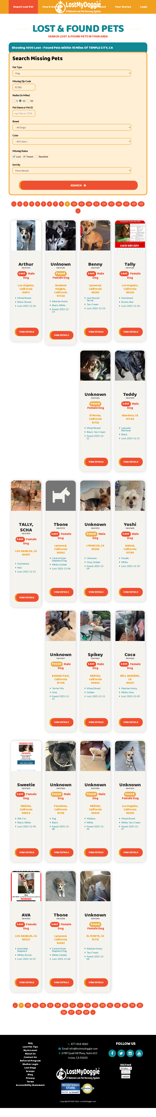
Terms (30, 1082)
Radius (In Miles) (21, 95)
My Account (30, 1050)
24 (132, 1005)
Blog (30, 1075)
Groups (30, 1071)
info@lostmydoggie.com (83, 1048)
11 (81, 203)
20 (102, 1005)
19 (141, 203)
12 (88, 203)
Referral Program (30, 1061)
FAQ (30, 1043)
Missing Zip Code (21, 81)
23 (124, 1005)
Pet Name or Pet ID (22, 107)
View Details (26, 332)
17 (126, 203)
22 (117, 1005)
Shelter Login (30, 1064)
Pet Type (17, 67)
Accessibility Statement (30, 1085)
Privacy (30, 1078)
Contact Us (30, 1057)
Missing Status (20, 150)
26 (63, 1012)
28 (78, 1012)
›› (78, 210)
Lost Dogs (30, 1068)
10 (74, 203)
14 (103, 203)
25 (139, 1005)
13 (96, 203)
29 (86, 1012)
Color (15, 135)
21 (110, 1005)
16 (118, 203)
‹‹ (14, 203)
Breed (15, 121)
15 (111, 203)
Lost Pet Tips (30, 1047)
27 (71, 1012)
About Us (30, 1054)
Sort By (16, 164)
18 (133, 203)
